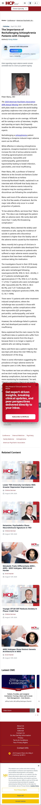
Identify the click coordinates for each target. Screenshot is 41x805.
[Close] (38, 766)
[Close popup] (36, 385)
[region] (20, 784)
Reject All (20, 796)
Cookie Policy (34, 786)
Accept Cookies (20, 801)
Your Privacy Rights (20, 790)
